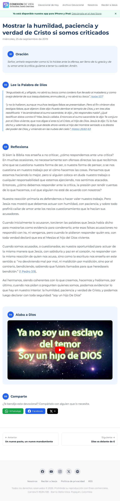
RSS (90, 481)
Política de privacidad (73, 481)
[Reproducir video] (60, 350)
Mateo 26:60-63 (81, 129)
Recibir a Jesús (109, 5)
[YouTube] (51, 471)
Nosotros (93, 5)
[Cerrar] (116, 13)
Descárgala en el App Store (86, 13)
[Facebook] (42, 471)
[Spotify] (77, 471)
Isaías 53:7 (97, 96)
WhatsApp (15, 411)
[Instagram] (60, 471)
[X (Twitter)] (69, 471)
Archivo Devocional (73, 5)
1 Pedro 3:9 (27, 271)
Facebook (37, 411)
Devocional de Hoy (48, 5)
